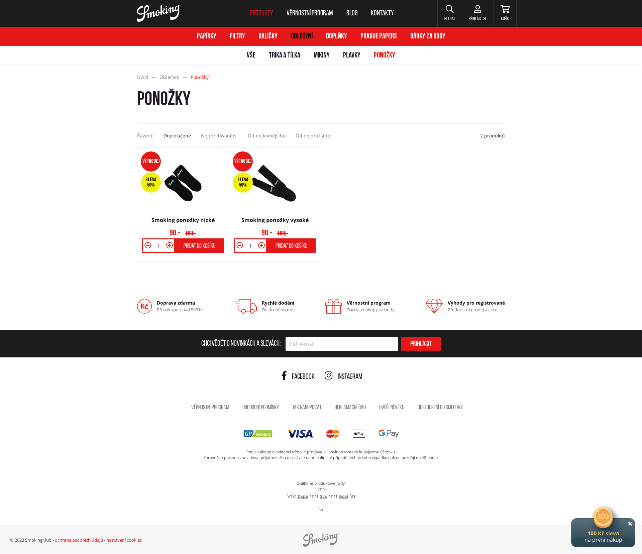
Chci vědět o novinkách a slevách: (241, 344)
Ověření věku (391, 408)
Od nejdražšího (313, 135)
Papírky (206, 36)
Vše (251, 56)
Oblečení (302, 36)
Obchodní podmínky (260, 408)
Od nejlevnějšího (267, 135)
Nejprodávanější (219, 135)
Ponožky (384, 56)
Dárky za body (427, 36)
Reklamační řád (350, 408)
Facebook (303, 377)
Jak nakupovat (306, 408)
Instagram (350, 377)
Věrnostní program (210, 408)
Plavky (351, 56)
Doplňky (336, 36)
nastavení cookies (124, 540)
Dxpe (303, 496)
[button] (449, 13)
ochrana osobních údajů (79, 540)
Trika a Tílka (284, 56)
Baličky (268, 36)
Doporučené (177, 135)
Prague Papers (378, 36)
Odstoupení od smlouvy (440, 408)
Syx (323, 496)
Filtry (237, 36)
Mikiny (322, 56)
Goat (343, 496)
